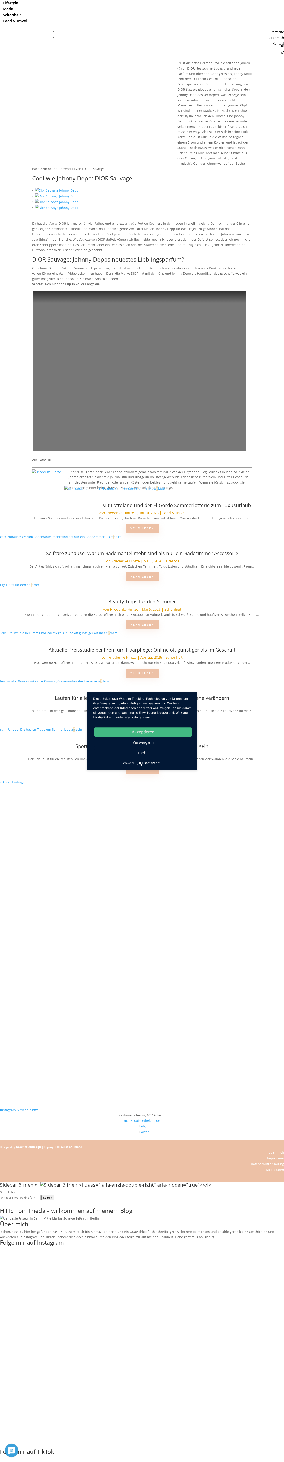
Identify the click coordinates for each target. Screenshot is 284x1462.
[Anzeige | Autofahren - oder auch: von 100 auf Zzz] (142, 832)
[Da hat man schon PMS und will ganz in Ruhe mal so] (28, 805)
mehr (143, 752)
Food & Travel (15, 20)
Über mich (276, 38)
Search (47, 1198)
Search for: (8, 1192)
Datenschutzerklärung (267, 1164)
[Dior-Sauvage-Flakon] (56, 196)
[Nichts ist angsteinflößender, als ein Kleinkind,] (142, 901)
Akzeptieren (143, 732)
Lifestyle (10, 2)
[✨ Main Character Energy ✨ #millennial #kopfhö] (255, 887)
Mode (8, 8)
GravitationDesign (28, 1147)
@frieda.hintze (19, 1110)
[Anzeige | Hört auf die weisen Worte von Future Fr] (198, 991)
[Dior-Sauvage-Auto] (56, 202)
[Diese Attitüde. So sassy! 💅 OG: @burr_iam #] (28, 887)
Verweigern (143, 742)
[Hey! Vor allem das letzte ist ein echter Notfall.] (85, 890)
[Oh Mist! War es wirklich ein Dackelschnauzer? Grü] (85, 811)
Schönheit (12, 14)
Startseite (277, 32)
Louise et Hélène (70, 1147)
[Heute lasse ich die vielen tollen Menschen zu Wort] (255, 821)
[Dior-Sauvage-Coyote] (56, 190)
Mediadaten (275, 1170)
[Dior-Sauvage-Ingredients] (56, 208)
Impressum (275, 1158)
